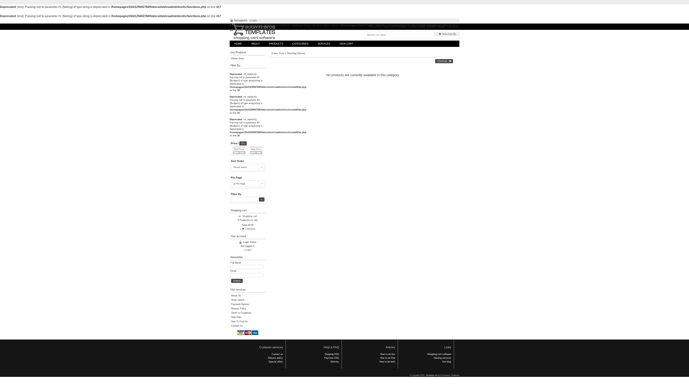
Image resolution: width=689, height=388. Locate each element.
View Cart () (448, 34)
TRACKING (453, 27)
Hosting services (442, 358)
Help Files (236, 317)
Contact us (277, 354)
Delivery (335, 361)
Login (254, 20)
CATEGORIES (300, 43)
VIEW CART (346, 43)
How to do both (387, 361)
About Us (236, 295)
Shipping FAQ (332, 354)
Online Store (277, 53)
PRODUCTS (276, 43)
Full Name (235, 262)
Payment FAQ (331, 358)
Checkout (249, 228)
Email (233, 271)
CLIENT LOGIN (417, 27)
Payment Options (240, 304)
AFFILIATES (375, 27)
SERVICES (324, 43)
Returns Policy (238, 308)
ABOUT (255, 43)
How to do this (387, 354)
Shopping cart (250, 216)
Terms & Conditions (241, 312)
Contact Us (237, 325)
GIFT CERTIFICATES (395, 27)
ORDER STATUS (436, 27)
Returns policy (275, 358)
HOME (238, 43)
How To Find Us (239, 321)
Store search (237, 300)
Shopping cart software (439, 354)
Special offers (276, 361)
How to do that (387, 358)
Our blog (446, 361)
